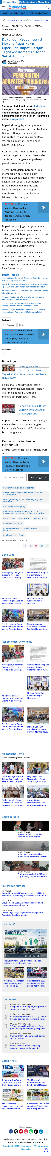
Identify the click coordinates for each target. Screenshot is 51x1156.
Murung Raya (40, 518)
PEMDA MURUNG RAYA (12, 35)
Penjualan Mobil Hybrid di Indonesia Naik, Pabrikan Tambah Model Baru (22, 962)
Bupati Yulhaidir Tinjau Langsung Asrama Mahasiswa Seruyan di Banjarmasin (25, 1046)
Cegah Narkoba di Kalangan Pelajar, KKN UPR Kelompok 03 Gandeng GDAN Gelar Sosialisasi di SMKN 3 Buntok (24, 894)
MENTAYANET (25, 518)
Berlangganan (38, 477)
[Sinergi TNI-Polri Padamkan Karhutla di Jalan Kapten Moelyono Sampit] (25, 826)
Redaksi (43, 1139)
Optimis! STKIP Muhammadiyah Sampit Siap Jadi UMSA (27, 1037)
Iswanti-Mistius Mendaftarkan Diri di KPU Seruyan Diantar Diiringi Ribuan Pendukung (36, 802)
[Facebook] (11, 1131)
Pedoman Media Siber (14, 1139)
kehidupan (40, 106)
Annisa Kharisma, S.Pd (16, 61)
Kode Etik (12, 1142)
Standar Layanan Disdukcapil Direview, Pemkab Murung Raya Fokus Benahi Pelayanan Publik (23, 310)
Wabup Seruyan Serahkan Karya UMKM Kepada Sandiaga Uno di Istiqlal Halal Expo (28, 1017)
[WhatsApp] (31, 1131)
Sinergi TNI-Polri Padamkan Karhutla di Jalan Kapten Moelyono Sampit (30, 835)
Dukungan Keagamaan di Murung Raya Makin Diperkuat (24, 500)
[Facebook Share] (25, 546)
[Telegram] (41, 1131)
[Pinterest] (21, 1131)
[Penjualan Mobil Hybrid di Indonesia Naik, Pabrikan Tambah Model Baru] (25, 943)
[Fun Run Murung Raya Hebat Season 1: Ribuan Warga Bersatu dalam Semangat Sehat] (13, 615)
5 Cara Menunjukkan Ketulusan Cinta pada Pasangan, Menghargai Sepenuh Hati (27, 1027)
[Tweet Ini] (31, 546)
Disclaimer (31, 1139)
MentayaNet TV (27, 1142)
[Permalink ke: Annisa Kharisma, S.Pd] (4, 61)
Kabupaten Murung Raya (14, 506)
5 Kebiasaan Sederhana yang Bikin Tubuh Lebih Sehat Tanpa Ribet (38, 1106)
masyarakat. (17, 119)
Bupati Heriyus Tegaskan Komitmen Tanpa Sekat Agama (22, 494)
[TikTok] (36, 1131)
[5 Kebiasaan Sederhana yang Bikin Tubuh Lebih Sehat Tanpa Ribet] (38, 1095)
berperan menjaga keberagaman (18, 488)
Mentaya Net (9, 518)
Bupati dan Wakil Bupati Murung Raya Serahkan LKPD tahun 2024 (32, 409)
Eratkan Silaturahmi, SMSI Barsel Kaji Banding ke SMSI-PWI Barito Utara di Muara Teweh (32, 875)
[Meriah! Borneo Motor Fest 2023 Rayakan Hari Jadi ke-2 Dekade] (14, 972)
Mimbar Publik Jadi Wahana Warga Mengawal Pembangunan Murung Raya (23, 298)
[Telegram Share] (41, 546)
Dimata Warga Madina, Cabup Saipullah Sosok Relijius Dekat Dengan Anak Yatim (12, 779)
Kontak (40, 1142)
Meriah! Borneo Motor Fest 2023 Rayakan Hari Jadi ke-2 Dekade (14, 983)
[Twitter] (16, 1131)
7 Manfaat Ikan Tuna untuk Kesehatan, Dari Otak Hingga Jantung (12, 1082)
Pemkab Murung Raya (13, 535)
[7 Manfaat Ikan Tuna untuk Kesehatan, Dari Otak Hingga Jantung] (13, 1071)
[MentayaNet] (16, 7)
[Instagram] (26, 1131)
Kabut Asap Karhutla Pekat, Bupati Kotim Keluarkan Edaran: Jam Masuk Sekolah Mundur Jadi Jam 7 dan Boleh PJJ (33, 855)
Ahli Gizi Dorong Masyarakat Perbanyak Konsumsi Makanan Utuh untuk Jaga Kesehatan (13, 1106)
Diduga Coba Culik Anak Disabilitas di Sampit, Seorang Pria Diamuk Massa (22, 904)
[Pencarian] (47, 7)
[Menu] (4, 7)
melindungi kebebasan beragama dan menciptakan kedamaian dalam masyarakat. (24, 512)
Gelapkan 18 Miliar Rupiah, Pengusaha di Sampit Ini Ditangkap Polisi (28, 1007)
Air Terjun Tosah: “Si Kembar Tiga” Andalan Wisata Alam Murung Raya (25, 292)
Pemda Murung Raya (12, 523)
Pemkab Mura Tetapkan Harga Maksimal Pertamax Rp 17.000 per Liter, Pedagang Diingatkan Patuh (25, 285)
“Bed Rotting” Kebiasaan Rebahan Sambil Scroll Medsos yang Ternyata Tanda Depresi (37, 1082)
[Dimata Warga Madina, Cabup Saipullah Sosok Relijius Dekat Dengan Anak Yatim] (13, 768)
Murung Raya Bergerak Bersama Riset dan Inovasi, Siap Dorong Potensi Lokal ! (25, 279)
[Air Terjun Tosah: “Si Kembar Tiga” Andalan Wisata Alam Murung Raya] (13, 590)
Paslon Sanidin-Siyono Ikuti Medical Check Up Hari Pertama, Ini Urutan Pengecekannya (13, 802)
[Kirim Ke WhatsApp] (47, 546)
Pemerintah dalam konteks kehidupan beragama (20, 529)
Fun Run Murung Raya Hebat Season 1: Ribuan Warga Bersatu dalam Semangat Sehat (22, 304)
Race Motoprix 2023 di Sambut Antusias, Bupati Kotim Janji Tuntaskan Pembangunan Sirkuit (37, 983)
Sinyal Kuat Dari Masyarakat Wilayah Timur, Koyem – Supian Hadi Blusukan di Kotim (37, 779)
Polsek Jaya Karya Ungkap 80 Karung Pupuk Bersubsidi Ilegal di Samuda (22, 913)
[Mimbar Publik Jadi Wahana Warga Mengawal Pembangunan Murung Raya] (38, 590)
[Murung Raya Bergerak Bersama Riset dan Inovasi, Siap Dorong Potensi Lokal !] (13, 564)
